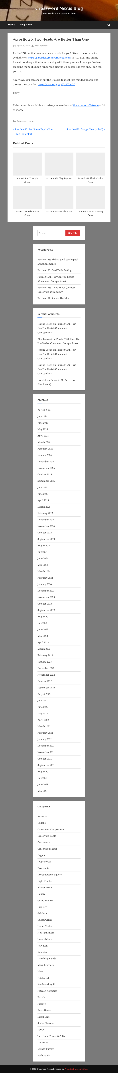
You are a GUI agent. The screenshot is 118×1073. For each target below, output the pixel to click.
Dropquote (43, 868)
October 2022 (44, 681)
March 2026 (43, 442)
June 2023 (42, 629)
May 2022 (42, 713)
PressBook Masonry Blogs (76, 1069)
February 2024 (45, 577)
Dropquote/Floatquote (49, 874)
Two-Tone (42, 1042)
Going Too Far (45, 900)
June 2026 (42, 422)
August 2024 (44, 545)
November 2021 (46, 752)
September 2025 (46, 480)
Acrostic (42, 816)
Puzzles (41, 1003)
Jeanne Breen (44, 323)
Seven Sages (44, 1016)
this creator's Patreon (86, 105)
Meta (40, 971)
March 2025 (43, 506)
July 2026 (42, 416)
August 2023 (44, 616)
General (41, 893)
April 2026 (43, 435)
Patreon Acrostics (25, 121)
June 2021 (42, 784)
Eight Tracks (44, 881)
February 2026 (45, 448)
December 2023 (45, 590)
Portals (41, 997)
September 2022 (46, 687)
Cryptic (41, 855)
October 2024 (44, 532)
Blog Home (26, 24)
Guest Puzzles (44, 919)
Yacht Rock (43, 1055)
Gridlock (42, 913)
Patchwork (43, 978)
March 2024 (43, 571)
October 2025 (44, 474)
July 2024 (42, 552)
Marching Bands (46, 958)
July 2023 (42, 623)
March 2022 (43, 726)
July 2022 (42, 700)
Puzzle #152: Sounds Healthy (53, 298)
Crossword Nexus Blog (59, 8)
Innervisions (44, 939)
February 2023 (45, 655)
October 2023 (44, 603)
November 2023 (46, 597)
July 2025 (42, 487)
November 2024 (46, 526)
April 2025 (43, 500)
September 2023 (46, 610)
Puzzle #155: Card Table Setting (54, 270)
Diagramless (44, 861)
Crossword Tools (46, 835)
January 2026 (44, 455)
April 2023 (43, 642)
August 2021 (44, 771)
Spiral (40, 1029)
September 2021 (46, 765)
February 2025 (45, 513)
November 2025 (46, 468)
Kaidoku (42, 952)
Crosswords (43, 842)
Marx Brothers (45, 965)
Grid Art (42, 907)
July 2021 (42, 778)
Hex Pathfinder (45, 932)
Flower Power (45, 887)
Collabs (41, 822)
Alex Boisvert (41, 45)
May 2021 (42, 791)
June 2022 (42, 706)
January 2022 (44, 739)
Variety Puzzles (45, 1048)
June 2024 (42, 558)
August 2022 (44, 694)
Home (11, 24)
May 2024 (42, 565)
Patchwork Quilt (46, 984)
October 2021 (44, 758)
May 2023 (42, 636)
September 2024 (46, 539)
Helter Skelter (45, 926)
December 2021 (45, 745)
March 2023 (43, 648)
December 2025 (45, 461)
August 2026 (44, 410)
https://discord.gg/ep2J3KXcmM (56, 84)
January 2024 (44, 584)
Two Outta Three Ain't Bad (51, 1036)
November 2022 (46, 674)
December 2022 (45, 668)
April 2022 (43, 720)
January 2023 (44, 661)
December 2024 (45, 519)
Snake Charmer (46, 1023)
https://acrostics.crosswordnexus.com (49, 57)
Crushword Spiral (47, 848)
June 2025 (42, 493)
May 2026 (42, 429)
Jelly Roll (42, 945)
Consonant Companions (50, 829)
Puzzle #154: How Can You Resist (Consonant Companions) (56, 328)
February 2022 (45, 732)
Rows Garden (44, 1010)
